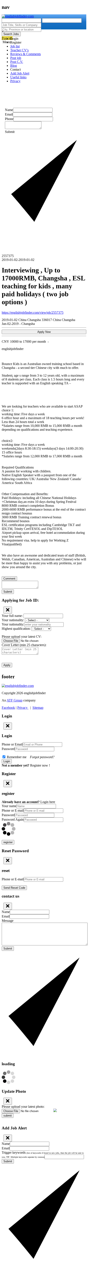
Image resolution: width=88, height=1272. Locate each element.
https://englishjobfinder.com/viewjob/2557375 (32, 312)
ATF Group (14, 700)
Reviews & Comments (25, 54)
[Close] (7, 610)
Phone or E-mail (13, 810)
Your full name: (12, 616)
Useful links (18, 77)
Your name (9, 806)
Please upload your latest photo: (23, 1106)
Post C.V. (16, 62)
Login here (47, 802)
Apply (6, 665)
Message (7, 920)
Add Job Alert (19, 73)
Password (8, 749)
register (8, 842)
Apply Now (44, 331)
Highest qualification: (16, 628)
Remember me (30, 757)
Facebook (8, 707)
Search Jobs (11, 34)
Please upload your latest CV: (21, 636)
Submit (7, 591)
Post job (15, 58)
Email (9, 114)
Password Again (13, 819)
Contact (15, 69)
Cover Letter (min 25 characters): (24, 645)
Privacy (15, 81)
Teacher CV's (19, 50)
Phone (9, 119)
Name (9, 110)
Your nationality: (13, 620)
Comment (9, 578)
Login (14, 38)
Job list (15, 46)
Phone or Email (12, 744)
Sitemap (37, 707)
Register (15, 42)
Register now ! (40, 765)
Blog (13, 65)
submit (7, 1115)
